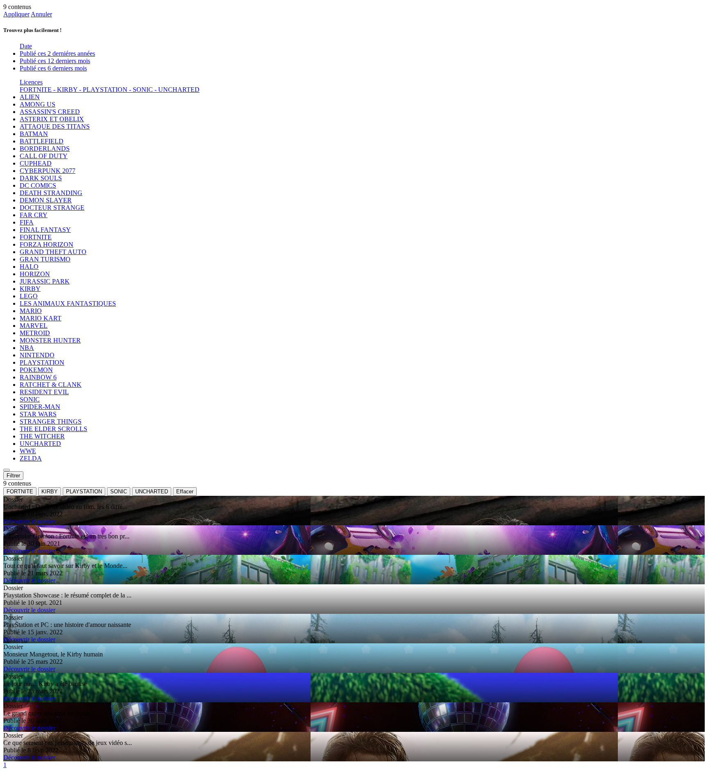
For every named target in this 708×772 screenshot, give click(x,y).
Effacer (184, 491)
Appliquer (16, 14)
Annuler (41, 14)
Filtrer (13, 475)
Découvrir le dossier (29, 521)
